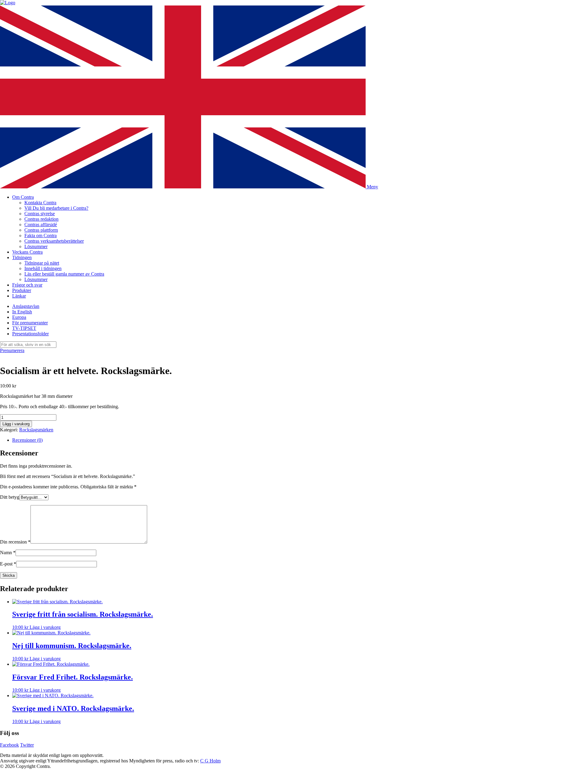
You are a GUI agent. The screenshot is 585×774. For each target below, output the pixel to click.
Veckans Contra (27, 252)
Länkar (19, 295)
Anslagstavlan (25, 306)
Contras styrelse (39, 213)
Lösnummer (36, 246)
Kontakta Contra (40, 202)
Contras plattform (41, 230)
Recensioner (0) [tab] (27, 440)
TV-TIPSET (24, 328)
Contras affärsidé (40, 224)
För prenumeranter (30, 322)
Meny (372, 186)
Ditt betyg (9, 497)
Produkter (21, 290)
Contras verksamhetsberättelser (54, 241)
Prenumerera (12, 350)
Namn (8, 552)
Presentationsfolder (30, 333)
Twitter (27, 744)
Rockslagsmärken (36, 429)
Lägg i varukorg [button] (45, 627)
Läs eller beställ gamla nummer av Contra (64, 273)
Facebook (9, 744)
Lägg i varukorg (16, 424)
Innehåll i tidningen (43, 268)
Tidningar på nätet (41, 263)
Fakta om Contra (40, 235)
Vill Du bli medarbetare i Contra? (56, 208)
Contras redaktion (41, 219)
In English (22, 311)
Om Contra (23, 197)
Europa (19, 317)
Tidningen (22, 257)
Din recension (15, 541)
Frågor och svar (27, 284)
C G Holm (210, 760)
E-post (8, 563)
